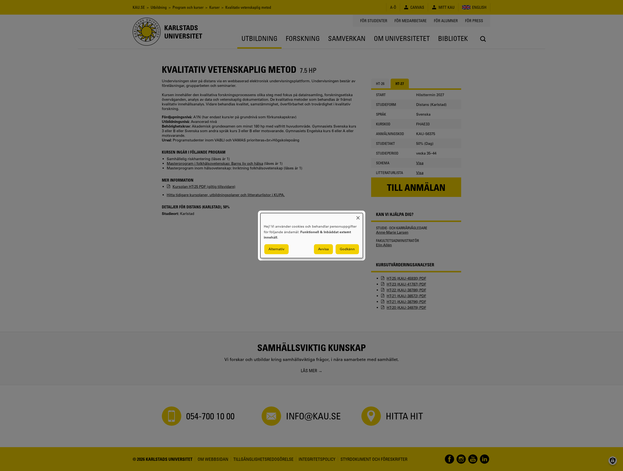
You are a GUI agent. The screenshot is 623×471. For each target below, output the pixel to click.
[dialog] (311, 235)
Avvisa (323, 249)
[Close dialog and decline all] (358, 216)
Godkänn (347, 249)
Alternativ (276, 249)
